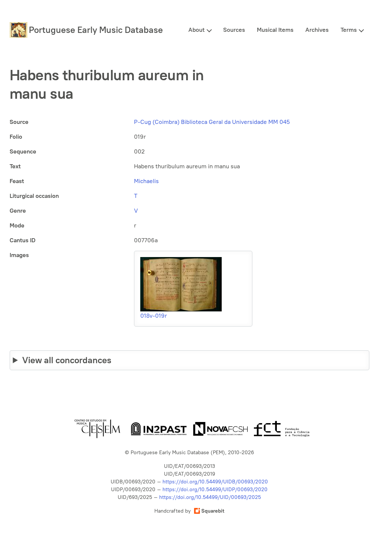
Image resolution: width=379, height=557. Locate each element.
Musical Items (275, 29)
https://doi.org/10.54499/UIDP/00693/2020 (215, 489)
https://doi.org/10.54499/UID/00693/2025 (210, 497)
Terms (349, 29)
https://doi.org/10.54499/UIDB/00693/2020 (215, 482)
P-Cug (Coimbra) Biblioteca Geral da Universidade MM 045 (212, 121)
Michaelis (146, 181)
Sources (234, 29)
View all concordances (66, 360)
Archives (317, 29)
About (196, 29)
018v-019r (153, 315)
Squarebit (212, 511)
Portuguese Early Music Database (96, 29)
